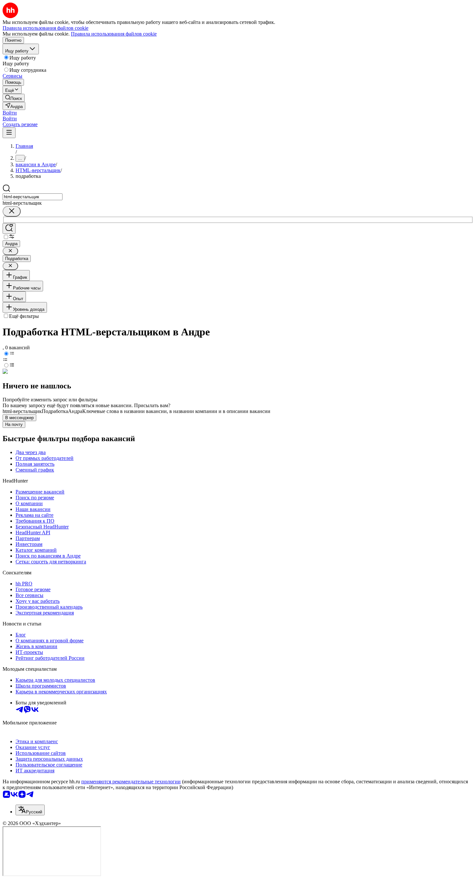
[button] (10, 112)
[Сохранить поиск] (9, 228)
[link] (14, 98)
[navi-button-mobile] (9, 132)
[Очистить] (12, 211)
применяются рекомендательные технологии (131, 781)
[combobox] (32, 196)
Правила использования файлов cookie (114, 34)
